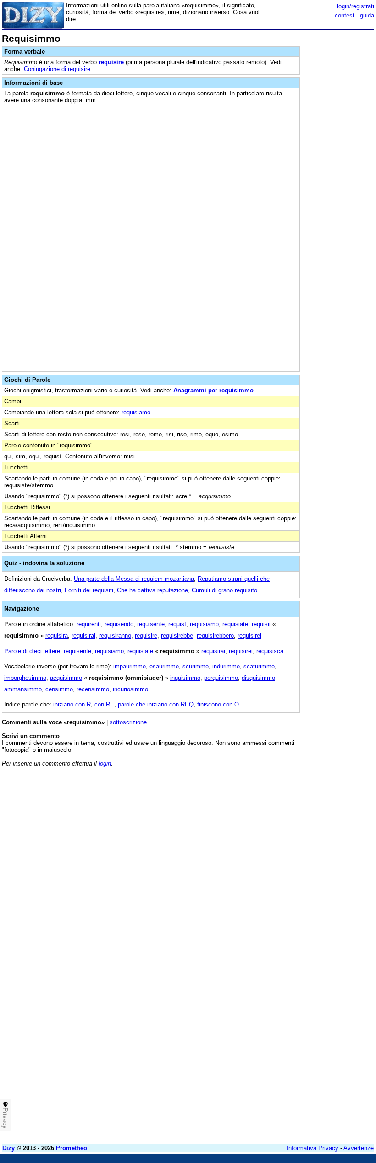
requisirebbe (177, 635)
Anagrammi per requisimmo (213, 390)
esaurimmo (164, 666)
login (105, 763)
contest (344, 15)
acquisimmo (66, 677)
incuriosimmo (130, 689)
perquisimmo (221, 677)
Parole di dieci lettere (32, 651)
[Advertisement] (305, 831)
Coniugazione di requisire (57, 69)
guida (367, 15)
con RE (104, 704)
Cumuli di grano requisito (224, 590)
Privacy (5, 1118)
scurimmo (195, 666)
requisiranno (115, 635)
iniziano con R (72, 704)
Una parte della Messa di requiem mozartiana (134, 578)
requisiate (235, 624)
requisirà (56, 635)
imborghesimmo (25, 677)
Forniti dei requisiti (89, 590)
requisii (261, 624)
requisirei (249, 635)
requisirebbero (215, 635)
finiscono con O (218, 704)
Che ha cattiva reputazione (152, 590)
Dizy (8, 1148)
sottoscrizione (128, 722)
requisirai (83, 635)
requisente (151, 624)
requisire (111, 62)
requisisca (269, 651)
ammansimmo (23, 689)
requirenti (89, 624)
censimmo (59, 689)
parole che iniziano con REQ (156, 704)
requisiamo (136, 412)
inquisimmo (185, 677)
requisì (177, 624)
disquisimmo (258, 677)
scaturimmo (259, 666)
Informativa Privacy (312, 1148)
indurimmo (226, 666)
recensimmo (93, 689)
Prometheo (71, 1148)
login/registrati (355, 6)
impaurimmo (129, 666)
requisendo (119, 624)
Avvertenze (358, 1148)
